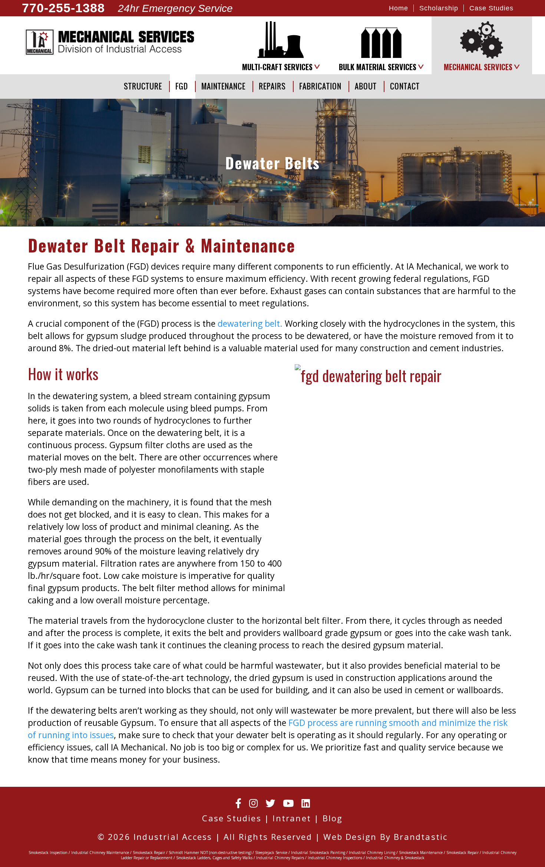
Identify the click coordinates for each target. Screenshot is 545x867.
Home (398, 8)
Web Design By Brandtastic (385, 836)
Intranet (291, 818)
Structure (143, 86)
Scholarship (438, 8)
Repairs (272, 86)
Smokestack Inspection (48, 852)
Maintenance (223, 86)
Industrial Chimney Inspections (335, 857)
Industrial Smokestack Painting (318, 852)
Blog (333, 818)
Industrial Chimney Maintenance (100, 852)
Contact (405, 86)
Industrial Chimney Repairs (280, 857)
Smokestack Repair (149, 852)
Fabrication (320, 86)
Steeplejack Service (271, 852)
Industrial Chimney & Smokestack (395, 857)
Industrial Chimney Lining (372, 852)
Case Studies (491, 8)
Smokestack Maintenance (421, 852)
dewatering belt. (250, 323)
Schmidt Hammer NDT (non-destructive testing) (210, 852)
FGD (181, 86)
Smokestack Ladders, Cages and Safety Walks (214, 857)
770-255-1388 (63, 8)
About (366, 86)
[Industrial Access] (111, 42)
